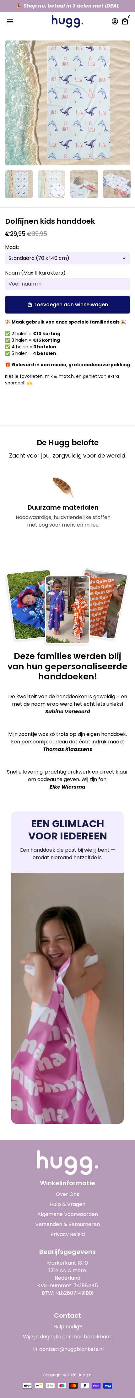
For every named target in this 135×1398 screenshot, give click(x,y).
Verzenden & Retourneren (67, 1224)
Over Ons (67, 1194)
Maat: (12, 247)
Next (124, 103)
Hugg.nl (85, 1375)
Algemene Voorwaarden (67, 1214)
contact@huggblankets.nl (68, 1349)
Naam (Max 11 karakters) (35, 272)
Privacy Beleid (68, 1234)
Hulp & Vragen (67, 1204)
